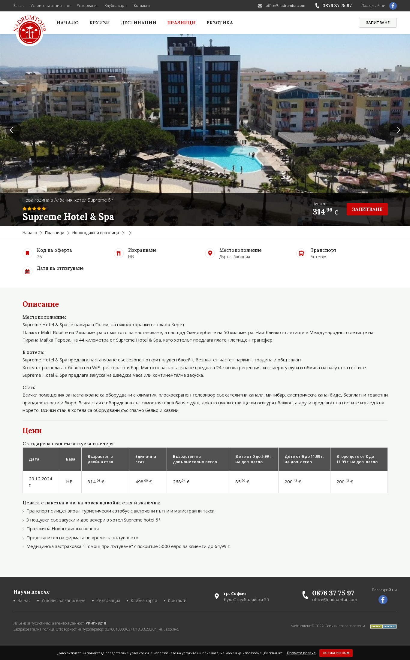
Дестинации (138, 23)
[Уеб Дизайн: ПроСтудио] (381, 625)
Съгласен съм (336, 653)
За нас (19, 5)
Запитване (378, 22)
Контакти (142, 5)
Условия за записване (50, 5)
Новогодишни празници (95, 232)
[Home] (30, 30)
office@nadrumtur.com (285, 5)
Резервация (87, 5)
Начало (68, 23)
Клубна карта (116, 5)
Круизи (99, 23)
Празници (181, 23)
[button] (396, 130)
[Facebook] (393, 6)
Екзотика (220, 23)
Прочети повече (301, 653)
